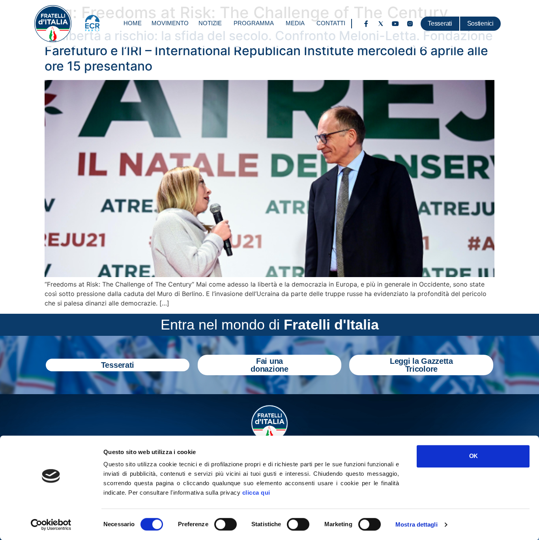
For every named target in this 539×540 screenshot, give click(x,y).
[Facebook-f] (366, 23)
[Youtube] (395, 23)
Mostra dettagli (416, 524)
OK (473, 455)
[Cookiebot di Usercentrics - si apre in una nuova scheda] (51, 525)
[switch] (225, 524)
